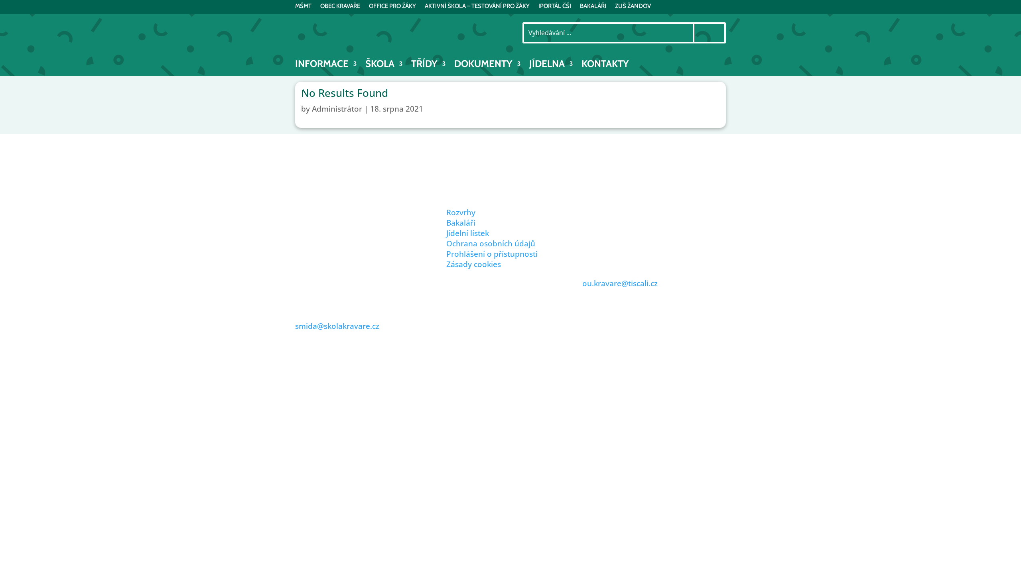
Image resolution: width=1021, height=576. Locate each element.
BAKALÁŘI (593, 6)
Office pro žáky (392, 6)
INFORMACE (322, 65)
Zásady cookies (473, 264)
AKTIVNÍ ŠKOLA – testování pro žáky (477, 6)
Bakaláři (460, 223)
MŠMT (303, 6)
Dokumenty (483, 65)
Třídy (424, 65)
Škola (379, 65)
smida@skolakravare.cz (337, 326)
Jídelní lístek (467, 233)
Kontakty (605, 65)
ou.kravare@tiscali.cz (620, 283)
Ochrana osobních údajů (490, 243)
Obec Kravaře (340, 6)
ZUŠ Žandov (633, 6)
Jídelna (547, 65)
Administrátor (337, 109)
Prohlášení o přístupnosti (492, 254)
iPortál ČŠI (554, 6)
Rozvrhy (460, 212)
